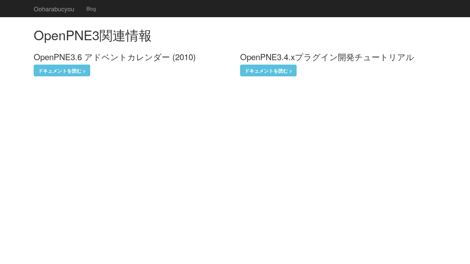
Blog (91, 8)
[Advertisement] (114, 97)
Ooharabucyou (54, 8)
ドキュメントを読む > (62, 70)
